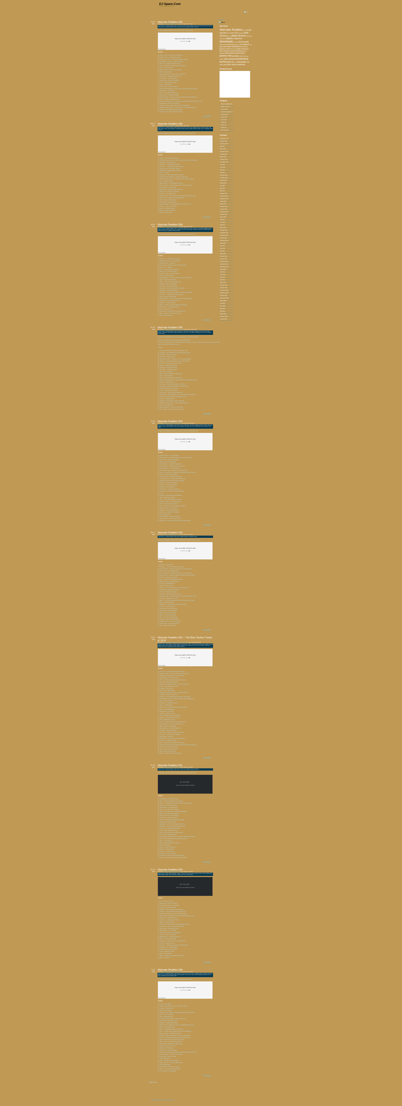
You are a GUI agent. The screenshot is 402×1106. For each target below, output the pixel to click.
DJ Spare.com (170, 4)
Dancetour (240, 33)
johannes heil (191, 645)
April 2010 (222, 279)
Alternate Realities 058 (170, 224)
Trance (222, 124)
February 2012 (223, 230)
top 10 (230, 61)
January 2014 (223, 193)
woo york (196, 26)
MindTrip (176, 332)
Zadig (159, 427)
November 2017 (224, 143)
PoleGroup (198, 332)
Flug (173, 229)
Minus (159, 874)
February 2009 (223, 316)
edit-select (160, 426)
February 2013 (223, 206)
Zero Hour (232, 64)
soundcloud (187, 26)
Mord (174, 26)
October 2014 (223, 180)
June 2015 (222, 167)
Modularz (191, 229)
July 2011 (222, 245)
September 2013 (224, 198)
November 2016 (224, 151)
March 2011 (223, 253)
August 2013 (223, 201)
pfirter (206, 974)
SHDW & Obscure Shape (195, 128)
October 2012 (223, 214)
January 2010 (223, 287)
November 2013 (224, 196)
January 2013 (223, 209)
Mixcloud (197, 769)
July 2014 (222, 185)
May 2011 (222, 251)
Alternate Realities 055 (170, 327)
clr (191, 644)
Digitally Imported (193, 25)
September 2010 (224, 266)
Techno (178, 23)
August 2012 (223, 217)
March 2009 (223, 313)
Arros (244, 30)
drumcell (235, 42)
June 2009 (222, 306)
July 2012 (222, 219)
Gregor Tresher (164, 128)
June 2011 (222, 248)
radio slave (200, 229)
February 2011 (223, 256)
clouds (178, 873)
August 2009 (223, 300)
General (174, 23)
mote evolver (179, 26)
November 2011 (224, 235)
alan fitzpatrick (169, 644)
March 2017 (223, 149)
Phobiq (178, 874)
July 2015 (222, 164)
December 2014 (224, 177)
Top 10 (222, 119)
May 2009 (222, 308)
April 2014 (222, 190)
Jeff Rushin (178, 128)
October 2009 (223, 295)
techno (192, 26)
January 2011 (223, 258)
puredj (235, 56)
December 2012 (224, 211)
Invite (186, 645)
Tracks (182, 329)
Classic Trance (224, 106)
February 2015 (223, 175)
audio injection (184, 644)
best (228, 33)
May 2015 (222, 169)
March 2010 (223, 282)
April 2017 (222, 146)
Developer (201, 228)
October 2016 (223, 154)
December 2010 (224, 261)
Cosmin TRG (180, 228)
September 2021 (224, 138)
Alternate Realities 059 (170, 123)
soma (202, 128)
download (200, 25)
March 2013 (223, 203)
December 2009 (224, 290)
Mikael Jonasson (185, 128)
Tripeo (188, 874)
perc (176, 874)
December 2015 (224, 162)
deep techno (186, 25)
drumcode (203, 127)
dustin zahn (165, 645)
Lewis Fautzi (163, 26)
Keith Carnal (185, 229)
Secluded (187, 426)
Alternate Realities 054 (170, 421)
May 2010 (222, 277)
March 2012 (223, 227)
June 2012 (222, 222)
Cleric (175, 25)
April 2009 (222, 311)
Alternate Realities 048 (170, 969)
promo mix (175, 423)
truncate (160, 129)
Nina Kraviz (207, 645)
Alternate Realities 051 (170, 765)
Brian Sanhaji (177, 127)
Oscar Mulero (192, 332)
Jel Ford (204, 873)
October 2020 (223, 141)
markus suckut (169, 26)
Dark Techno (180, 25)
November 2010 (224, 264)
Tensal (163, 333)
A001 (167, 873)
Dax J (191, 228)
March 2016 (223, 156)
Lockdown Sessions (226, 111)
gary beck (182, 645)
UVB (210, 426)
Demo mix (249, 36)
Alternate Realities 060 (170, 22)
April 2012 (222, 224)
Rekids (159, 646)
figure (206, 25)
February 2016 (223, 159)
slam (184, 26)
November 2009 (224, 292)
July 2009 (222, 303)
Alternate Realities (167, 23)
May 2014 (222, 188)
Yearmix (186, 642)
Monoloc (195, 229)
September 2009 (224, 298)
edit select (237, 44)
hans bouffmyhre (171, 128)
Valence (191, 874)
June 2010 (222, 274)
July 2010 (222, 271)
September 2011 (224, 240)
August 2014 (223, 183)
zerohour (241, 64)
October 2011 (223, 237)
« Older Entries (153, 1082)
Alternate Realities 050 (170, 869)
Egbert (207, 127)
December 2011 (224, 232)
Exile (204, 25)
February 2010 (223, 285)
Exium (170, 229)
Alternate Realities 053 (170, 532)
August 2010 (223, 269)
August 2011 (223, 243)
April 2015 (222, 172)
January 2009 (223, 319)
